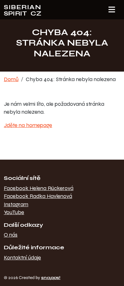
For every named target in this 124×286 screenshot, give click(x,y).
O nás (10, 235)
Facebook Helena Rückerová (38, 188)
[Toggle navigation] (111, 9)
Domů (11, 79)
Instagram (16, 204)
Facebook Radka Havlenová (38, 196)
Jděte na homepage (28, 125)
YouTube (14, 212)
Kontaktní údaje (22, 257)
